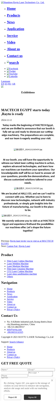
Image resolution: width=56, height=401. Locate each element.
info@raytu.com (14, 329)
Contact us (15, 56)
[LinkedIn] (12, 76)
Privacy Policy (13, 309)
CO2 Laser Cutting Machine (20, 271)
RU (9, 84)
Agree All (32, 397)
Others (10, 276)
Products (13, 15)
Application (15, 29)
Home (11, 8)
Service (12, 35)
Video (11, 42)
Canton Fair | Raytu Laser (18, 246)
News (11, 22)
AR (13, 84)
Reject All (12, 397)
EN (2, 84)
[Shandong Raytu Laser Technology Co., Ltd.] (22, 2)
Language (5, 81)
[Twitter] (11, 71)
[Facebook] (12, 68)
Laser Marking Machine (18, 266)
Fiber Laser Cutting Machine (20, 261)
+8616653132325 (15, 332)
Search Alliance (16, 342)
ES (6, 84)
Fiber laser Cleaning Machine (20, 269)
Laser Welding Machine (18, 263)
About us (13, 49)
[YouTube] (12, 74)
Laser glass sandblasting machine (22, 274)
